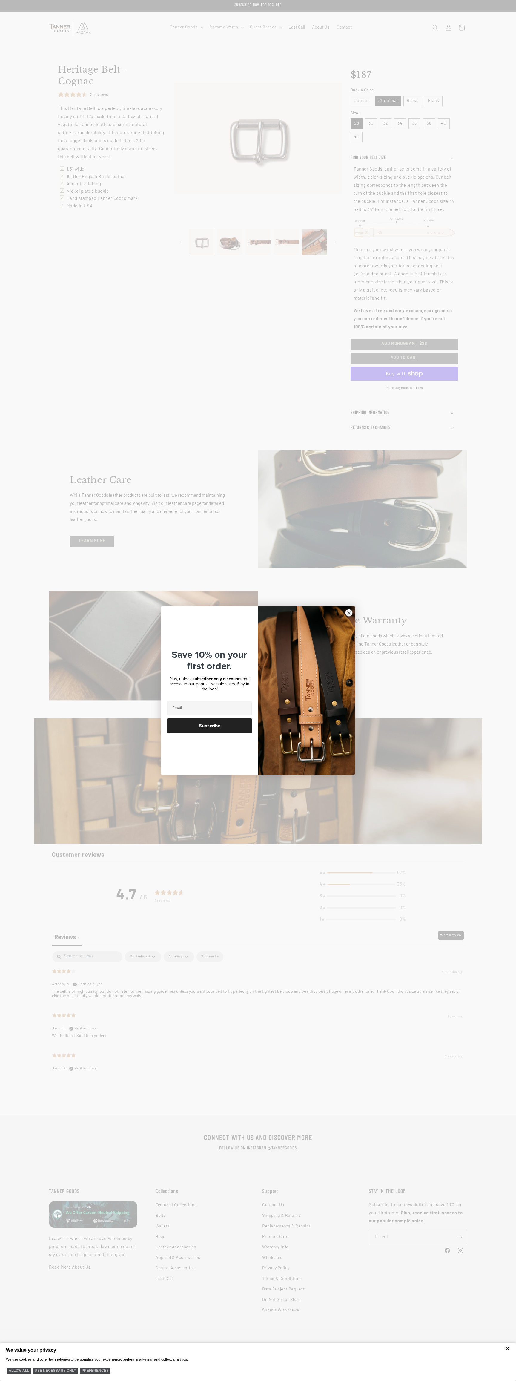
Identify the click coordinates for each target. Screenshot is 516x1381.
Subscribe (209, 726)
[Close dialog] (349, 613)
